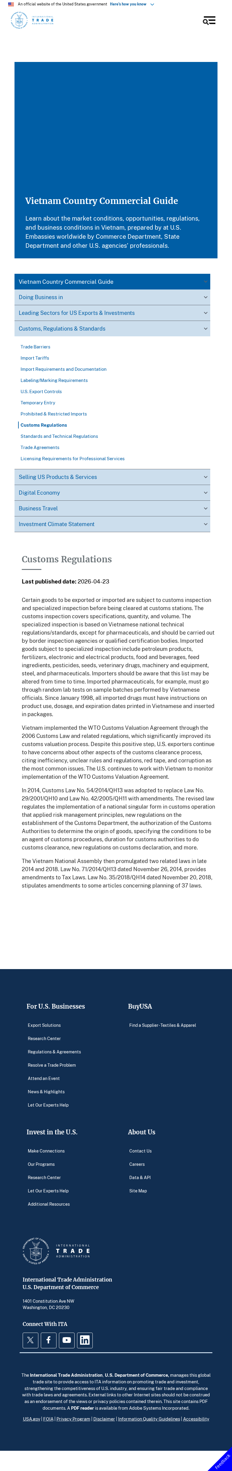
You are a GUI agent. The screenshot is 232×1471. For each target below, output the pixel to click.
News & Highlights (46, 1091)
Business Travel (38, 508)
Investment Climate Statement (57, 524)
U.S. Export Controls (41, 391)
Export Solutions (44, 1024)
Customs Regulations (44, 425)
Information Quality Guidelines (149, 1418)
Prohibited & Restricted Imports (54, 413)
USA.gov (31, 1418)
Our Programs (41, 1163)
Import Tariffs (35, 357)
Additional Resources (49, 1203)
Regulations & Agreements (54, 1051)
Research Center (44, 1038)
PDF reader (82, 1408)
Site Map (138, 1190)
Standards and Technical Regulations (59, 436)
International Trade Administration (66, 1375)
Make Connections (46, 1150)
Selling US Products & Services (58, 477)
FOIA (48, 1418)
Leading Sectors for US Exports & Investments (77, 312)
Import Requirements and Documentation (64, 369)
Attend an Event (44, 1078)
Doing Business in (41, 297)
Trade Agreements (40, 447)
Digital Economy (39, 492)
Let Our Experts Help (48, 1104)
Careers (137, 1163)
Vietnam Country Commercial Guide (66, 281)
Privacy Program (73, 1418)
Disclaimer (104, 1418)
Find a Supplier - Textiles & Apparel (162, 1024)
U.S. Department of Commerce (136, 1375)
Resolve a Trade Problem (52, 1064)
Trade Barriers (35, 346)
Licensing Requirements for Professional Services (73, 458)
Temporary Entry (38, 402)
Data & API (140, 1177)
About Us (141, 1132)
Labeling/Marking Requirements (54, 380)
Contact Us (140, 1150)
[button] (208, 21)
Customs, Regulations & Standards (62, 328)
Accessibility (196, 1418)
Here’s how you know (129, 4)
